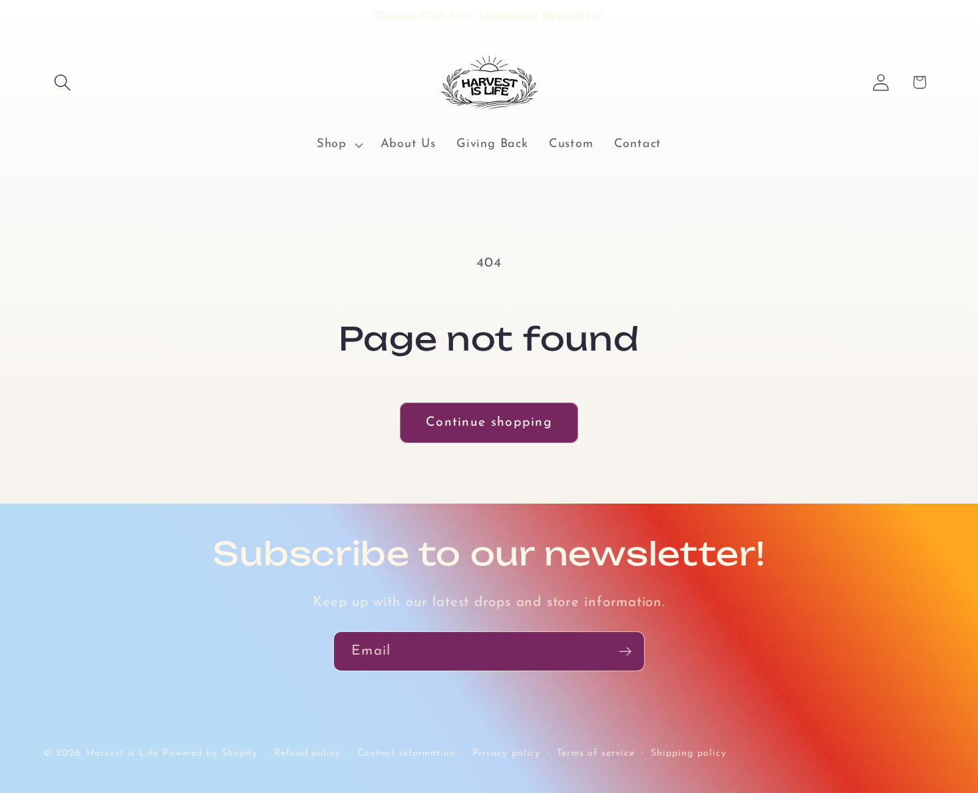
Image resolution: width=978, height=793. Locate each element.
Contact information (406, 753)
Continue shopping (489, 422)
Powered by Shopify (209, 753)
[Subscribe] (625, 651)
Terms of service (596, 753)
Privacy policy (506, 753)
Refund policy (307, 753)
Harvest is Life (122, 753)
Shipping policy (689, 753)
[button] (62, 82)
